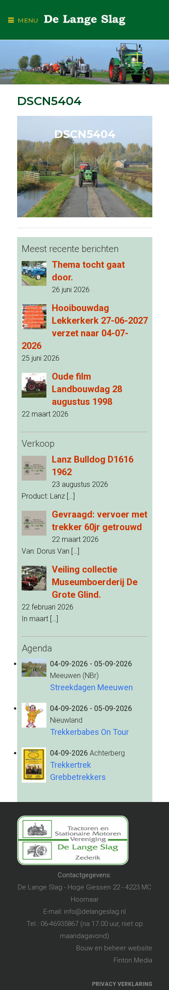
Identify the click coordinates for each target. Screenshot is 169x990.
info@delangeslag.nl (95, 912)
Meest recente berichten (70, 248)
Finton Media (133, 960)
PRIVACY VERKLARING (122, 984)
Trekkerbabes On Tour (89, 732)
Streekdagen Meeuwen (91, 687)
